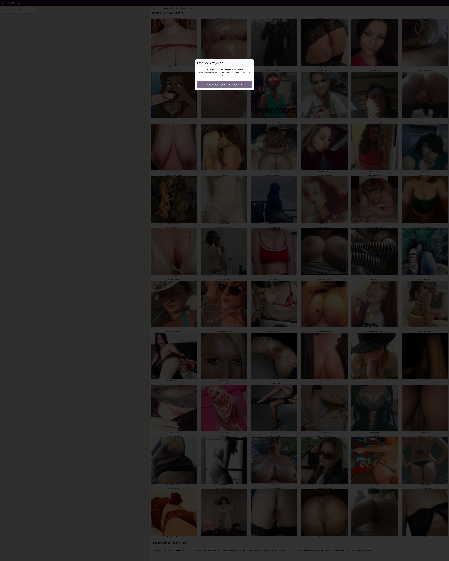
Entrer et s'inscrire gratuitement (224, 84)
